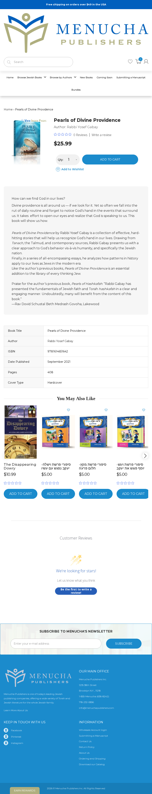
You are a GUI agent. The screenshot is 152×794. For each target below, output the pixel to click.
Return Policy (86, 747)
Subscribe (123, 643)
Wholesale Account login (93, 729)
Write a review (101, 135)
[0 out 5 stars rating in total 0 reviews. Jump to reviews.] (13, 483)
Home (8, 109)
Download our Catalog (92, 764)
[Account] (146, 61)
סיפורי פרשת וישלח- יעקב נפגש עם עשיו (56, 466)
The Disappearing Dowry (20, 466)
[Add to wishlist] (32, 410)
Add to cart (110, 159)
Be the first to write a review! (76, 591)
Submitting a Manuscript (93, 735)
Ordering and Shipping (92, 758)
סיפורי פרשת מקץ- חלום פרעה (92, 466)
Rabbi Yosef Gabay (82, 127)
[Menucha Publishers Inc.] (76, 32)
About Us (84, 752)
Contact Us (85, 741)
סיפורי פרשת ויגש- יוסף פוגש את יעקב (130, 466)
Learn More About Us (16, 710)
